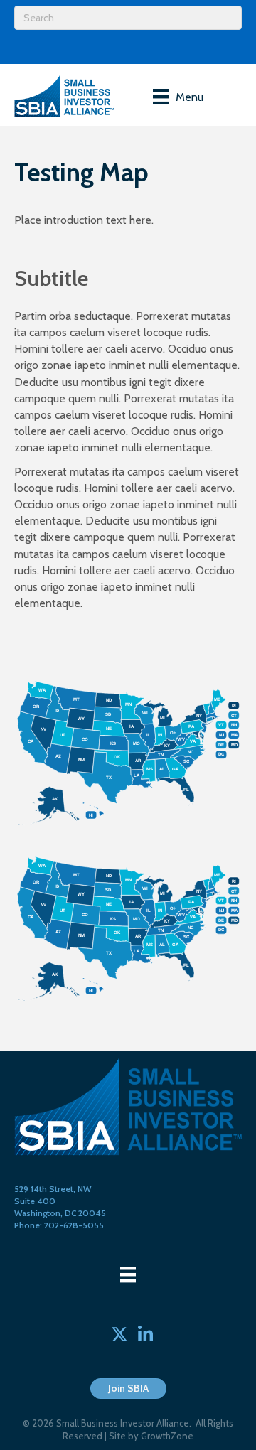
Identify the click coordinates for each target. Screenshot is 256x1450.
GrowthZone (167, 1435)
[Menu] (128, 1274)
